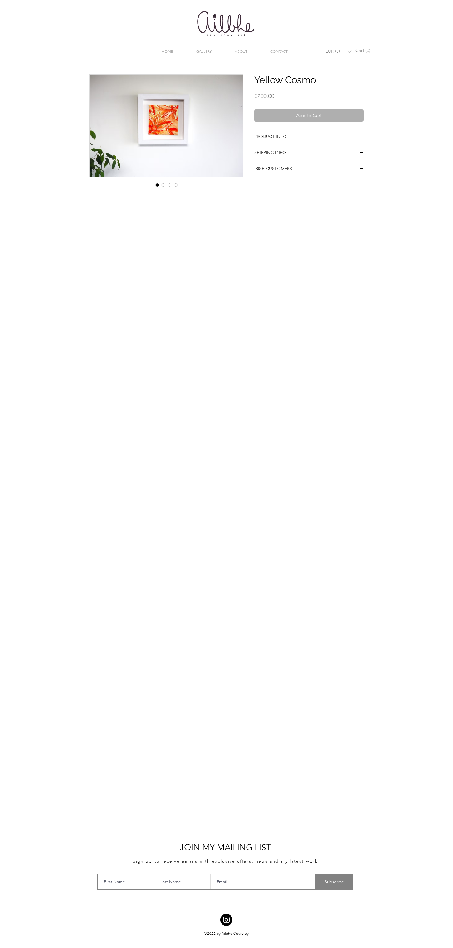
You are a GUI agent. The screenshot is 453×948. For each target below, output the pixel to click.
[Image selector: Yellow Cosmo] (157, 185)
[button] (338, 51)
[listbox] (338, 51)
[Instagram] (226, 920)
